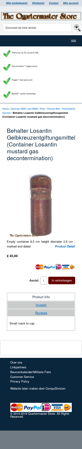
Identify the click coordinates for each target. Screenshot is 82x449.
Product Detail (65, 246)
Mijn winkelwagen (17, 3)
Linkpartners (18, 367)
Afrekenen (38, 3)
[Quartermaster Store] (41, 16)
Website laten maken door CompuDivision (37, 388)
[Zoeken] (76, 28)
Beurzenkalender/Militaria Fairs (30, 372)
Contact (54, 3)
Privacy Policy (19, 381)
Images (41, 305)
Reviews (41, 313)
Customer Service (22, 377)
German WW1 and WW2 (24, 108)
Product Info (41, 297)
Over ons (16, 362)
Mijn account (71, 3)
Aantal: (34, 280)
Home (5, 108)
